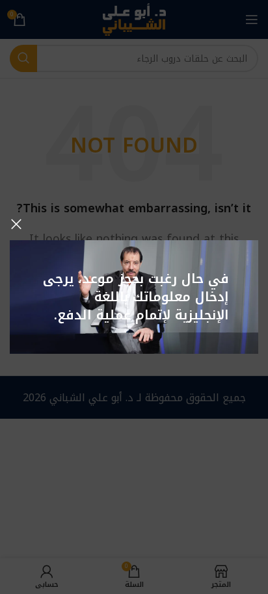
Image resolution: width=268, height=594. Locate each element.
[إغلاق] (16, 224)
